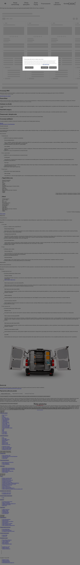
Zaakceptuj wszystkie (53, 67)
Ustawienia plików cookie (29, 67)
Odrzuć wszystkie (44, 67)
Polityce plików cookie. (46, 64)
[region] (40, 64)
